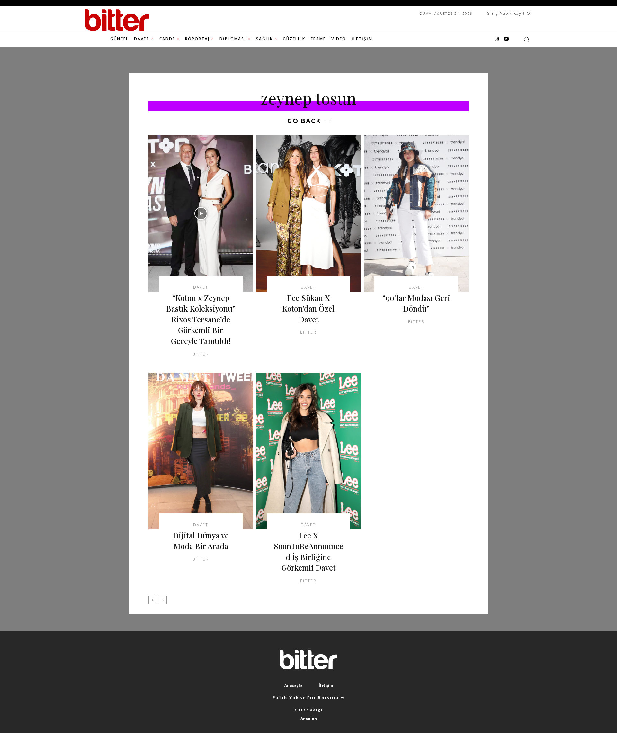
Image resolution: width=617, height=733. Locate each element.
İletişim (326, 685)
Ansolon (308, 718)
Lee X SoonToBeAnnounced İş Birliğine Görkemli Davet (308, 551)
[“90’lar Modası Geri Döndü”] (416, 213)
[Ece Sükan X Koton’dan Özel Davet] (308, 213)
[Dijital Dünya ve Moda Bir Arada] (200, 451)
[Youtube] (506, 39)
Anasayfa (293, 685)
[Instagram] (496, 39)
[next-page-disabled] (163, 600)
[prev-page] (152, 600)
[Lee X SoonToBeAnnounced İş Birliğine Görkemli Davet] (308, 451)
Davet (200, 287)
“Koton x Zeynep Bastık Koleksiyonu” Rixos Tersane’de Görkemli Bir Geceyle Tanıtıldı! (201, 319)
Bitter (200, 354)
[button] (526, 39)
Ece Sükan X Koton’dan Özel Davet (308, 308)
